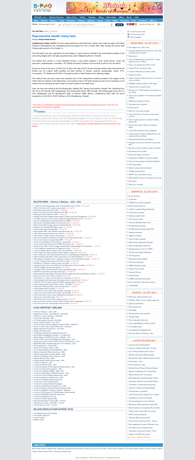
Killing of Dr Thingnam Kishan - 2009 (46, 348)
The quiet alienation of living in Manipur (142, 401)
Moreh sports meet (135, 307)
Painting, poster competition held (139, 87)
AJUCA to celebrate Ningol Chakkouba (141, 209)
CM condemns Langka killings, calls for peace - (53, 235)
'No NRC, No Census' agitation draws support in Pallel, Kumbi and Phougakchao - (65, 216)
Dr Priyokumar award (136, 219)
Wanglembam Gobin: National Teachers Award (144, 358)
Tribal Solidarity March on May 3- (49, 288)
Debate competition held (137, 216)
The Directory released (136, 212)
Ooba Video (111, 17)
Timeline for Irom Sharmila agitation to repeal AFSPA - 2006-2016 (56, 324)
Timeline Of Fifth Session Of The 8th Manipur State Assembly (54, 392)
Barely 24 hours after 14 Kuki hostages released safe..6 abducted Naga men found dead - (67, 246)
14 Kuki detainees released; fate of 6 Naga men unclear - (56, 248)
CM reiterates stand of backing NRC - (50, 229)
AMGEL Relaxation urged (137, 265)
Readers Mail (51, 448)
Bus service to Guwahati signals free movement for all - (56, 223)
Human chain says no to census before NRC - (53, 240)
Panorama (124, 20)
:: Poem (136, 361)
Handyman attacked (135, 232)
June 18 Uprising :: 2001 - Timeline (45, 405)
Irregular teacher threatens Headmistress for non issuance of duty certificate (145, 135)
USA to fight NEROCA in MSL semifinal (142, 323)
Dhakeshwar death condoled (138, 259)
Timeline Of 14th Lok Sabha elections (46, 382)
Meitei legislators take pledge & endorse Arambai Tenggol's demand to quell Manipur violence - (69, 274)
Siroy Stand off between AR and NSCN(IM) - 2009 (50, 350)
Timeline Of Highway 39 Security (45, 396)
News (36, 20)
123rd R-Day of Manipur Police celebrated (142, 130)
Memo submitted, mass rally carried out (142, 282)
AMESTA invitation (135, 236)
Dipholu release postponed (137, 414)
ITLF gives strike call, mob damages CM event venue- (55, 303)
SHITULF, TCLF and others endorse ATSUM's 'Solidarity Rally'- (59, 282)
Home (46, 31)
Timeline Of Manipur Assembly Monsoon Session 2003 (52, 388)
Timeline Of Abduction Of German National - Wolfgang (52, 390)
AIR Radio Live (40, 17)
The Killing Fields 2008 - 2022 (44, 318)
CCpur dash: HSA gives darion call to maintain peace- (56, 286)
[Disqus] (78, 163)
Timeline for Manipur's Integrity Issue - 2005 (48, 377)
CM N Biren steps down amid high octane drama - (54, 271)
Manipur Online (39, 420)
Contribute (142, 20)
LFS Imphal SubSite (132, 448)
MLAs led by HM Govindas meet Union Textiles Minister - (57, 225)
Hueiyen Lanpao (39, 417)
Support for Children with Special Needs (142, 388)
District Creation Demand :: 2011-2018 (46, 322)
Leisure (100, 20)
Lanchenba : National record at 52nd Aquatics (144, 381)
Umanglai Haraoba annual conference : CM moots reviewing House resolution (145, 52)
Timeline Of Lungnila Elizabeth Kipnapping (48, 384)
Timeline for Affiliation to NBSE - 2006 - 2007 (49, 371)
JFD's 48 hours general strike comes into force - (54, 233)
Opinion (159, 448)
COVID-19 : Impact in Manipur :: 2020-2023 (48, 316)
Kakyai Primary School (136, 269)
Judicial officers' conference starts (140, 68)
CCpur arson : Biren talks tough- (48, 297)
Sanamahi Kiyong (134, 272)
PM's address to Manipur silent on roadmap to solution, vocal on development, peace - (66, 259)
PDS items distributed (136, 262)
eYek (136, 17)
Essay (87, 448)
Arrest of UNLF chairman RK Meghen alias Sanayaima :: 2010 (54, 339)
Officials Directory (56, 17)
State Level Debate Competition (139, 155)
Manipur (53, 20)
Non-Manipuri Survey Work (138, 151)
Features (81, 20)
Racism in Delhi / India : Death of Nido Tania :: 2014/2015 (52, 326)
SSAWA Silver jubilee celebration (140, 202)
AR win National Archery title (138, 320)
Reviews (44, 20)
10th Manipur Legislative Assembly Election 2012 (50, 333)
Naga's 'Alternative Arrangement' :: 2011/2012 (49, 329)
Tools (133, 20)
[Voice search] (111, 24)
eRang (100, 17)
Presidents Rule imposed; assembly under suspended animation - (59, 269)
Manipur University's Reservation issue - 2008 (49, 352)
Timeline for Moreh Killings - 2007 (45, 365)
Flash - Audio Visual (109, 448)
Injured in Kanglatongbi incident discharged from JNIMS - (57, 221)
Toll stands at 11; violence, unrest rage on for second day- (57, 278)
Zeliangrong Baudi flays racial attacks (141, 139)
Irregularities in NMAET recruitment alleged (143, 158)
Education (71, 20)
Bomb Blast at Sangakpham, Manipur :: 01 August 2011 (52, 335)
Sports (35, 451)
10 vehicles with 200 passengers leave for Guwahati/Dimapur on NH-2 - (61, 206)
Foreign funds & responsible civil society (142, 411)
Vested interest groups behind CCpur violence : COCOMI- (57, 284)
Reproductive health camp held (139, 101)
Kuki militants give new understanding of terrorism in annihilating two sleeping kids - (65, 255)
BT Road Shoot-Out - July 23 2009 (45, 346)
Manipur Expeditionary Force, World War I (143, 371)
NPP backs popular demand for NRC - (50, 210)
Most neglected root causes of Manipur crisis (143, 424)
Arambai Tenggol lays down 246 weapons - (52, 267)
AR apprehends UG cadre (137, 226)
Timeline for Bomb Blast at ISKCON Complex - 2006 (51, 373)
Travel (61, 20)
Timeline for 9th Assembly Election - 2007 (48, 369)
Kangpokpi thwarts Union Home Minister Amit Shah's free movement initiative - (64, 265)
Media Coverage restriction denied (140, 168)
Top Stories (58, 451)
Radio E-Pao (71, 17)
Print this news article (137, 34)
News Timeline (145, 448)
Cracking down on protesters (138, 391)
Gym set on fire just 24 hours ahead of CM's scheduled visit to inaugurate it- (63, 301)
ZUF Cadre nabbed (135, 164)
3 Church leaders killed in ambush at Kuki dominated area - (57, 250)
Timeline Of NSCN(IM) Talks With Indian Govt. (49, 394)
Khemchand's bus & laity (137, 365)
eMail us (153, 20)
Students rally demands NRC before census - (53, 227)
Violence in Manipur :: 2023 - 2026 (45, 312)
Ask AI (119, 25)
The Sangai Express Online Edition (45, 413)
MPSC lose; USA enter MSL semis (140, 297)
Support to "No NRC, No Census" (139, 434)
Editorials (61, 448)
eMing (121, 17)
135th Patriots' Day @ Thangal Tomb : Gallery (144, 394)
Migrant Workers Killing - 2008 (44, 358)
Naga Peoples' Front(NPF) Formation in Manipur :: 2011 (52, 337)
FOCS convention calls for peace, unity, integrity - (54, 208)
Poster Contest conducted (137, 239)
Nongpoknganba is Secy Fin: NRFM (140, 249)
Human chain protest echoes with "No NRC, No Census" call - (58, 244)
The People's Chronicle (41, 415)
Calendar (92, 17)
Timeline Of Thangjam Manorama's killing (48, 379)
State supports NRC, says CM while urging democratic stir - (58, 231)
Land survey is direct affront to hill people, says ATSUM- (56, 293)
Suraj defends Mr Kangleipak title (140, 330)
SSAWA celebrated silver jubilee (139, 279)
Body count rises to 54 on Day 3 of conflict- (52, 276)
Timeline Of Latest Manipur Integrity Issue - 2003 (50, 386)
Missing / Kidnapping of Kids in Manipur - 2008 (49, 356)
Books (129, 17)
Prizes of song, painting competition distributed (144, 161)
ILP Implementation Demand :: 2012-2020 (47, 320)
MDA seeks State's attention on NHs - (50, 214)
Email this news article (138, 31)
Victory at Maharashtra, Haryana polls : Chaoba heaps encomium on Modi (144, 60)
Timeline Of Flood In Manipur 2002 (45, 398)
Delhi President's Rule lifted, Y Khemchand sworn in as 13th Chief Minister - (63, 257)
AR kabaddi (132, 310)
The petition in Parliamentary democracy (142, 384)
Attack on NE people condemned (139, 246)
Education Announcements (74, 448)
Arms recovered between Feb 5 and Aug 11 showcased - (56, 242)
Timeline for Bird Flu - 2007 (43, 362)
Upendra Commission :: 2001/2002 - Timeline (49, 403)
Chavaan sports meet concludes (139, 313)
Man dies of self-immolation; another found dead (144, 148)
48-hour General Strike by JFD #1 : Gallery (143, 421)
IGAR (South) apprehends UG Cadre (141, 242)
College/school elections (137, 171)
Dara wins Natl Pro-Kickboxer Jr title (141, 333)
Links (108, 20)
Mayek (115, 20)
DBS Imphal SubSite (39, 448)
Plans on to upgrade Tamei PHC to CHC (142, 65)
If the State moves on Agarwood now (141, 427)
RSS (51, 451)
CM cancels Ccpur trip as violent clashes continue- (54, 299)
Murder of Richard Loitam (42, 331)
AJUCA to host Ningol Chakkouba (140, 252)
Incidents (121, 448)
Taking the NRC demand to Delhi (139, 418)
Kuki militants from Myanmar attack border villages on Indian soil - (60, 252)
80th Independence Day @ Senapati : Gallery (143, 378)
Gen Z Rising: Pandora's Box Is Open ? (142, 351)
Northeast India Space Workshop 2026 (141, 355)
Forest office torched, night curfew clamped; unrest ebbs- (56, 291)
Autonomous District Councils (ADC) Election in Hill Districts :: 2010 (56, 341)
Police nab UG (133, 107)
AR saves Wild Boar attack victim (140, 222)
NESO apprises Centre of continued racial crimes (145, 178)
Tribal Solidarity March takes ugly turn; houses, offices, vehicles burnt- (61, 280)
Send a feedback (135, 37)
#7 (139, 345)
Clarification (133, 199)
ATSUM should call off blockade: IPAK (141, 229)
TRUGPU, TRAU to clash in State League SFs (144, 300)
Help (77, 457)
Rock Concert (43, 451)
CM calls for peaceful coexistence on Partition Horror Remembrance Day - (62, 238)
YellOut (82, 17)
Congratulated (133, 285)
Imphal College (134, 275)
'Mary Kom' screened (136, 184)
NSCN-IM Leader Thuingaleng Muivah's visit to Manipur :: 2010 (55, 343)
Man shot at (132, 181)
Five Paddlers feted (135, 327)
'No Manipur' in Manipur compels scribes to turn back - (56, 263)
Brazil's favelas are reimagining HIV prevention (144, 408)
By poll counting (134, 196)
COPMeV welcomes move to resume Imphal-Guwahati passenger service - (63, 218)
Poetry (153, 448)
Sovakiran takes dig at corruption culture (142, 71)
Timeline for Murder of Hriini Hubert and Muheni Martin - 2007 (54, 367)
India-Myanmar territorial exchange (140, 398)
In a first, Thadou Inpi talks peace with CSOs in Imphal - (56, 261)
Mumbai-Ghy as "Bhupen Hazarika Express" (143, 368)
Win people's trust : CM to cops (139, 47)
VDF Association (134, 255)
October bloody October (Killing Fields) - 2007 (49, 360)
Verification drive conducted (138, 104)
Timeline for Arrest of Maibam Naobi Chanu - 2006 (50, 375)
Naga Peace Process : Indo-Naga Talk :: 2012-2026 (51, 314)
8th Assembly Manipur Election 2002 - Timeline (50, 401)
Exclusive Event (95, 448)
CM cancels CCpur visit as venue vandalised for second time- (58, 295)
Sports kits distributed (136, 303)
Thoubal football (134, 317)
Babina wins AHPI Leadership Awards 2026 (143, 404)
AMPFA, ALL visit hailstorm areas (140, 174)
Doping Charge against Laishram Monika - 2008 (49, 354)
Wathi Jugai (67, 451)
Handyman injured (135, 75)
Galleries (91, 20)
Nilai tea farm (133, 56)
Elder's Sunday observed (137, 206)
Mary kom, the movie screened (139, 111)
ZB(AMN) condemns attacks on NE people (143, 83)
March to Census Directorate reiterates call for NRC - (55, 212)
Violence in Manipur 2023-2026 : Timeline (142, 348)
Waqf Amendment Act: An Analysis (140, 375)
